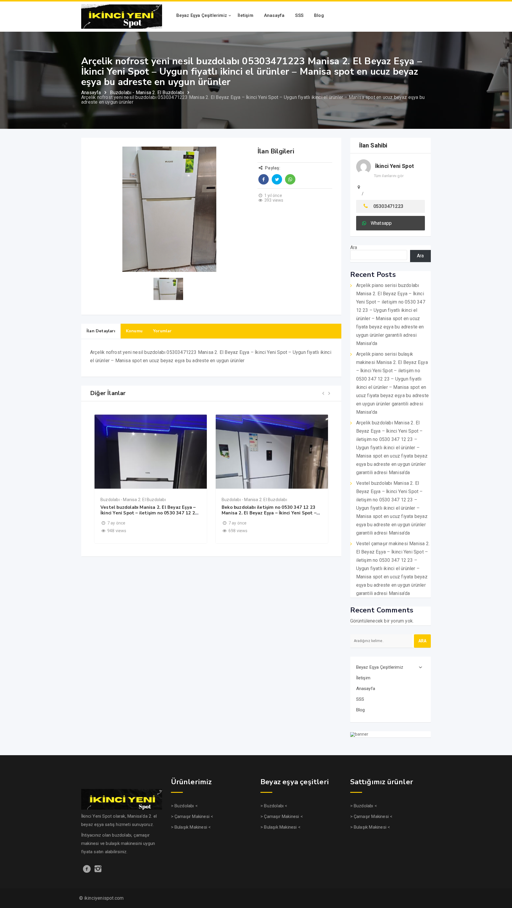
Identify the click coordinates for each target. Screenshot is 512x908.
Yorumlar (162, 331)
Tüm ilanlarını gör (389, 176)
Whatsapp (381, 223)
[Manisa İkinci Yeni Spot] (121, 16)
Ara (353, 247)
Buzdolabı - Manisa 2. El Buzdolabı (133, 499)
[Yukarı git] (501, 880)
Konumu (134, 331)
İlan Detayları (101, 331)
